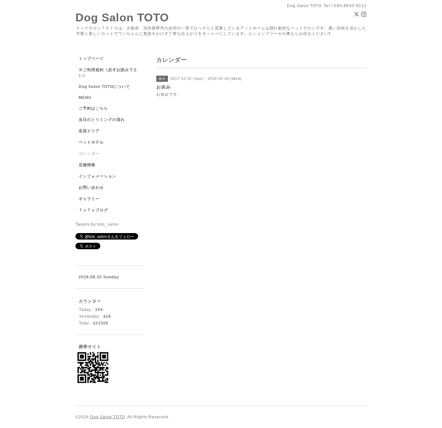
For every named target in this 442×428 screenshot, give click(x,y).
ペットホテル (91, 142)
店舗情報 (87, 165)
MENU (85, 97)
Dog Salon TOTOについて (104, 86)
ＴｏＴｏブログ (93, 210)
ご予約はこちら (93, 108)
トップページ (91, 58)
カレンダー (89, 153)
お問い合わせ (91, 187)
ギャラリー (89, 199)
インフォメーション (97, 176)
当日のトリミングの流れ (102, 119)
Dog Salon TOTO (122, 17)
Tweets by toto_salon (97, 224)
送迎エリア (89, 131)
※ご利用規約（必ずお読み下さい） (108, 73)
